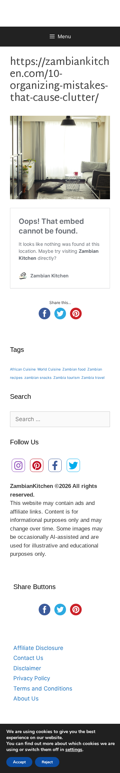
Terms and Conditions (42, 688)
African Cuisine (23, 369)
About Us (26, 698)
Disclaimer (27, 668)
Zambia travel (93, 378)
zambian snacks (38, 378)
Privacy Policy (31, 678)
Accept (19, 762)
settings (73, 750)
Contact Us (28, 658)
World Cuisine (49, 369)
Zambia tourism (66, 378)
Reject (47, 762)
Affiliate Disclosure (38, 648)
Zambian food (74, 369)
